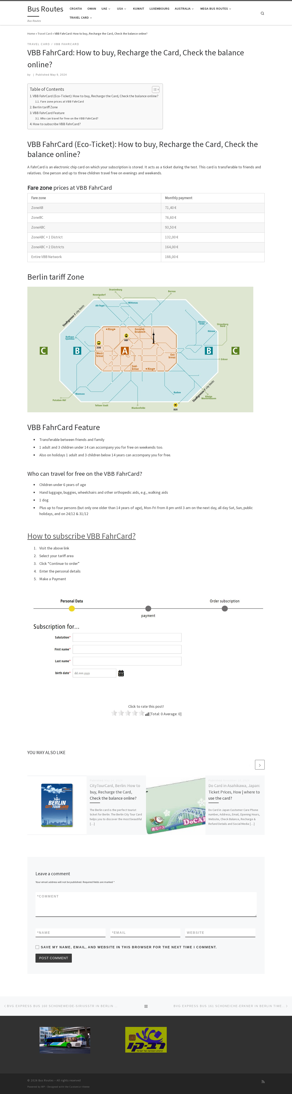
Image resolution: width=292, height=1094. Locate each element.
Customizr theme (79, 1086)
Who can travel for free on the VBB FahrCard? (69, 118)
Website (195, 932)
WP (43, 1086)
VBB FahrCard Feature (49, 113)
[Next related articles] (260, 764)
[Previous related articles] (249, 764)
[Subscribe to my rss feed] (263, 1081)
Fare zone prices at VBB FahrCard (62, 101)
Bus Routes (45, 1080)
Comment (48, 896)
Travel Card (45, 33)
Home (31, 33)
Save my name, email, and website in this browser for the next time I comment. (129, 947)
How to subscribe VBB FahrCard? (57, 124)
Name (43, 932)
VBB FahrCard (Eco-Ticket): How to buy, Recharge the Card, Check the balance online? (95, 96)
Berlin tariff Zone (45, 107)
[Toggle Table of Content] (153, 89)
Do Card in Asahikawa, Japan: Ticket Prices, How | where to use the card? (234, 791)
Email (119, 932)
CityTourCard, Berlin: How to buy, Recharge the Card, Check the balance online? (115, 791)
